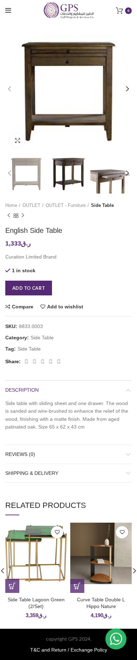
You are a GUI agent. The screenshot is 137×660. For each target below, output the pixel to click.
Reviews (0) (20, 454)
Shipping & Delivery (31, 473)
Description (22, 390)
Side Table (102, 205)
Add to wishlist (65, 306)
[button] (12, 586)
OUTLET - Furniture (66, 205)
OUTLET (31, 205)
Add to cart (28, 288)
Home (11, 205)
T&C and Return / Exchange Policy (68, 650)
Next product (22, 215)
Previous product (8, 215)
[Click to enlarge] (18, 140)
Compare (22, 306)
